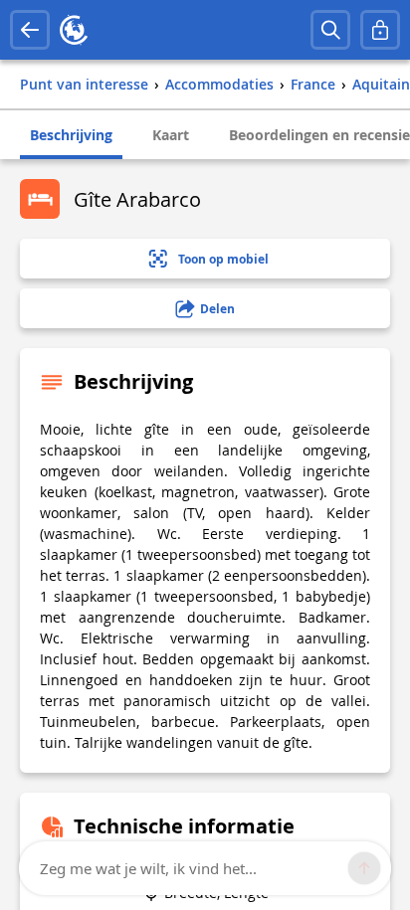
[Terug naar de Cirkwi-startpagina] (74, 30)
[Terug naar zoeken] (30, 30)
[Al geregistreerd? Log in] (380, 30)
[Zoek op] (330, 30)
